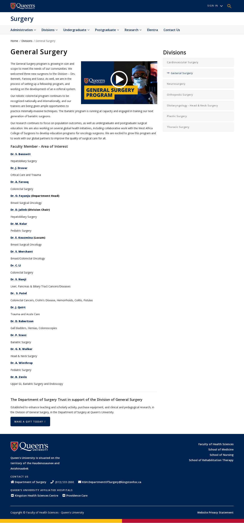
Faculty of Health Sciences (216, 444)
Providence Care (76, 495)
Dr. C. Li (15, 265)
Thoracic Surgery (178, 127)
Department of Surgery (30, 482)
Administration (22, 30)
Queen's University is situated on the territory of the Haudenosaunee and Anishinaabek (35, 463)
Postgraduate (106, 30)
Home (14, 41)
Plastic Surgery (177, 116)
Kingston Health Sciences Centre (36, 495)
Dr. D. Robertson (22, 321)
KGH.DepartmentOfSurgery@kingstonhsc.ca (111, 482)
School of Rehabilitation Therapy (211, 460)
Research (132, 30)
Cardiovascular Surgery (182, 62)
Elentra (152, 30)
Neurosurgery (176, 83)
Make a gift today (28, 421)
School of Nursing (222, 455)
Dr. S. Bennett (20, 154)
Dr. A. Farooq (19, 182)
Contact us (172, 30)
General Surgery (182, 73)
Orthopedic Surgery (180, 94)
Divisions (48, 30)
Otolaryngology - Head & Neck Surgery (192, 105)
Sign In (212, 5)
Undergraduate (75, 30)
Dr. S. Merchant (21, 251)
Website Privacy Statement (215, 512)
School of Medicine (221, 449)
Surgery (21, 18)
